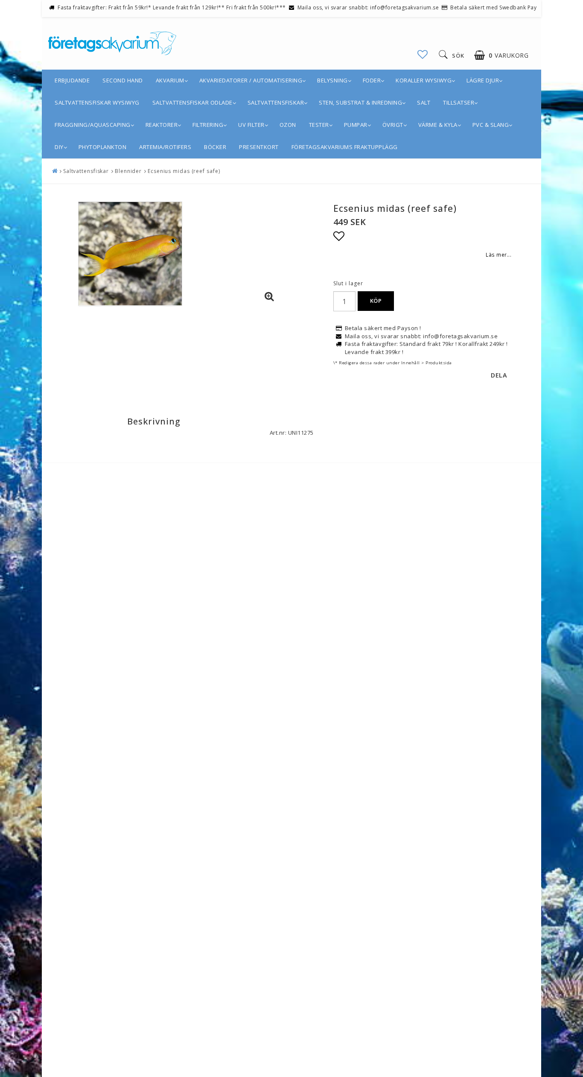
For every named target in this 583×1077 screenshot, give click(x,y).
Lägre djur (482, 80)
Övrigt (392, 125)
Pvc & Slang (490, 125)
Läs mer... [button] (498, 254)
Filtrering (207, 125)
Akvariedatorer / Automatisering (251, 80)
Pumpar (355, 125)
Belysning (332, 80)
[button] (422, 54)
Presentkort (259, 147)
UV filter (251, 125)
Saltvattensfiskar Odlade (192, 102)
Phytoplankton (103, 147)
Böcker (215, 147)
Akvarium (170, 80)
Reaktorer (162, 125)
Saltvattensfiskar (276, 102)
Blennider (128, 171)
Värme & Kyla (438, 125)
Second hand (122, 80)
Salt (423, 102)
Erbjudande (72, 80)
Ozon (288, 125)
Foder (372, 80)
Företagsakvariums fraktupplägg (345, 147)
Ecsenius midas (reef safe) (184, 171)
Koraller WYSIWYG (424, 80)
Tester (319, 125)
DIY (59, 147)
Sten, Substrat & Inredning (360, 102)
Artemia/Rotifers (165, 147)
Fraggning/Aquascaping (93, 125)
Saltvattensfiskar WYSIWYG (97, 102)
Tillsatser (458, 102)
